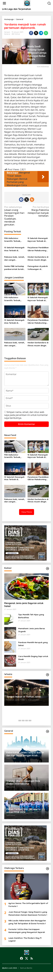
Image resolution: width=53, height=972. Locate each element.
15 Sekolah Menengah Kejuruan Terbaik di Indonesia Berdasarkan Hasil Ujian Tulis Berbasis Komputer (38, 240)
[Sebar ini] (31, 33)
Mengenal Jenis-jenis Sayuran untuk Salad (23, 605)
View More (26, 512)
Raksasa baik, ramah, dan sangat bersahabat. (14, 258)
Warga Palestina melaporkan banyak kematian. (38, 211)
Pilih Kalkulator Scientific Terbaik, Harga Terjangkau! (13, 240)
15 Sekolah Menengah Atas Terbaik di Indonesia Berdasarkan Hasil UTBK (14, 249)
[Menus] (4, 3)
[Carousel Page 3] (26, 720)
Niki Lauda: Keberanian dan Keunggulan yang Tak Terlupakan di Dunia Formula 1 (27, 922)
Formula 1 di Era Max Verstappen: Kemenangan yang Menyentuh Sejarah (26, 930)
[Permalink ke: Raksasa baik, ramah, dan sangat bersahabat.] (14, 334)
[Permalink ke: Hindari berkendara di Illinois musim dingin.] (38, 334)
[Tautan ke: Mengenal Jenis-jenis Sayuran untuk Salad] (26, 586)
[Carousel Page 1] (19, 720)
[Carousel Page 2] (23, 720)
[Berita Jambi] (27, 3)
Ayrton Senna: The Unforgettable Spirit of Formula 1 (28, 904)
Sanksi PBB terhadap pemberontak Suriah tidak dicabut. (14, 268)
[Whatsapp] (46, 33)
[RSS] (32, 199)
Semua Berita (26, 968)
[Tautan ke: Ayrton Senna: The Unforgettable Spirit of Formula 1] (26, 886)
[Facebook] (21, 199)
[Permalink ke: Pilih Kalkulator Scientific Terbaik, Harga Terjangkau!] (14, 289)
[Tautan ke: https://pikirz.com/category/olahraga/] (47, 868)
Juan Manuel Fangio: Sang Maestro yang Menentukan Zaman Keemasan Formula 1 (27, 913)
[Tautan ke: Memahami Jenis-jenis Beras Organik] (10, 632)
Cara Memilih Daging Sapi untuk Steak (33, 657)
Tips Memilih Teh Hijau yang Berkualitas (31, 616)
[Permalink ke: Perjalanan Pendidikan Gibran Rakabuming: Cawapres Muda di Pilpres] (38, 311)
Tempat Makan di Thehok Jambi (23, 696)
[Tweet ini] (36, 33)
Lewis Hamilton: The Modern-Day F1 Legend (25, 939)
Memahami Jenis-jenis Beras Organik (31, 630)
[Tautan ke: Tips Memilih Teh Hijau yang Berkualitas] (10, 618)
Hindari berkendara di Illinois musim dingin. (38, 258)
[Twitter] (26, 199)
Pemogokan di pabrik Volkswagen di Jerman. (38, 268)
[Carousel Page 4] (30, 720)
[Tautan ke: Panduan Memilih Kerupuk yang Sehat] (10, 646)
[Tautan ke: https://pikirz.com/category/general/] (47, 731)
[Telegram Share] (41, 33)
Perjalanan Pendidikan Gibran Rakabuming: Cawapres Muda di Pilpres (38, 249)
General (7, 34)
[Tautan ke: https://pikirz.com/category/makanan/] (47, 568)
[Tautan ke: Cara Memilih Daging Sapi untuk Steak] (10, 660)
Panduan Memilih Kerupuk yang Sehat (33, 643)
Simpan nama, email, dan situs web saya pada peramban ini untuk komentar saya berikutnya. (26, 414)
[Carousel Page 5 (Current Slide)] (33, 720)
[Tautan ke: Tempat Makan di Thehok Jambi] (26, 693)
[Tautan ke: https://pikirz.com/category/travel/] (47, 674)
